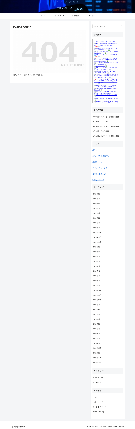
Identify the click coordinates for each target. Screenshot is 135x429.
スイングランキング (99, 168)
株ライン (95, 150)
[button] (121, 26)
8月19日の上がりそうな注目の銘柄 (106, 136)
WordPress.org (98, 412)
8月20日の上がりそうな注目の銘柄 (106, 126)
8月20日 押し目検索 (101, 121)
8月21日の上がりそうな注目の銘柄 (106, 117)
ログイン (96, 397)
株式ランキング (98, 162)
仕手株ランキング (99, 174)
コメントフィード (99, 407)
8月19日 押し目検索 (101, 131)
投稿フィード (98, 402)
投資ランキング (98, 180)
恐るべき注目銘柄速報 (100, 156)
